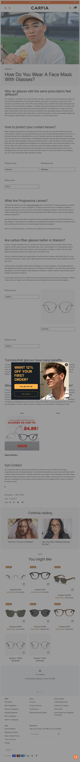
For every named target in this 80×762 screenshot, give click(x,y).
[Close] (66, 364)
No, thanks (26, 394)
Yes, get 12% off (26, 386)
